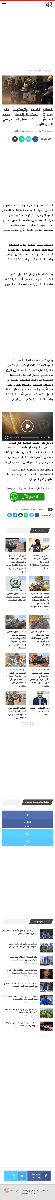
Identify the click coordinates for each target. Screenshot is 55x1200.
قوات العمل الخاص (21, 509)
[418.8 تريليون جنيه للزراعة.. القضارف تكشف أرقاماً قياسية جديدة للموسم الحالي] (46, 1013)
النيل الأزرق (42, 509)
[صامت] (11, 437)
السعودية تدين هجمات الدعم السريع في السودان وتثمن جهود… (21, 985)
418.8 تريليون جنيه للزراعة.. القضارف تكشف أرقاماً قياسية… (21, 1011)
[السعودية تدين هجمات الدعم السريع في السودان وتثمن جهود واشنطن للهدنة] (46, 987)
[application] (27, 426)
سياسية (46, 540)
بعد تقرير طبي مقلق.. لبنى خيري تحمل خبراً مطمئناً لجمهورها (22, 971)
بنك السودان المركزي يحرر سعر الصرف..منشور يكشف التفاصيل (24, 958)
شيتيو (33, 509)
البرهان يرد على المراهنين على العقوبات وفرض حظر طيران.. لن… (22, 945)
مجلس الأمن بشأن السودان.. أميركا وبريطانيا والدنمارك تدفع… (22, 1024)
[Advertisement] (27, 39)
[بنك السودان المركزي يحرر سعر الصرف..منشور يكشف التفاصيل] (46, 961)
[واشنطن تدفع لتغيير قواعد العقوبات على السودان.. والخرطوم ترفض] (46, 1000)
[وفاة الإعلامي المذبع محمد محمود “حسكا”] (39, 698)
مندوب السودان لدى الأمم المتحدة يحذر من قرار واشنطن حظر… (20, 932)
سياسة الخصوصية (11, 1190)
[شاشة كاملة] (6, 437)
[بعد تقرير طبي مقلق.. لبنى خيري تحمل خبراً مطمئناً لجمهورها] (46, 974)
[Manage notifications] (6, 1190)
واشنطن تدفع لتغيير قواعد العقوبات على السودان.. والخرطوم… (21, 998)
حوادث (46, 692)
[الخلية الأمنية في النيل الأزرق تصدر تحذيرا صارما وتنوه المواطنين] (16, 698)
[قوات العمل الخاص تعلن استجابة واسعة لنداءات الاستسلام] (16, 583)
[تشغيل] (48, 437)
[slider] (30, 437)
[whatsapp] (27, 494)
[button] (27, 426)
